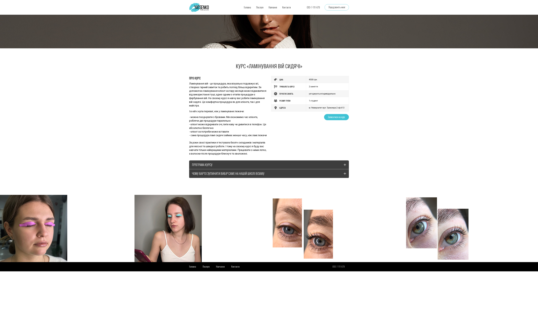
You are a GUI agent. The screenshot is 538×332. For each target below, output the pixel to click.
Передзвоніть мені (336, 7)
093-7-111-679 (313, 7)
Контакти (286, 7)
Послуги (259, 7)
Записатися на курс (336, 117)
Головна (247, 7)
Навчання (272, 7)
